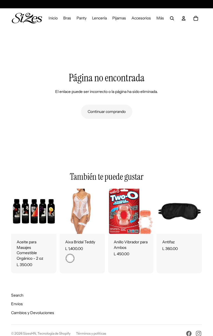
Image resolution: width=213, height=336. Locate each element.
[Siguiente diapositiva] (52, 211)
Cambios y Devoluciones (32, 312)
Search (17, 295)
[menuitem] (160, 18)
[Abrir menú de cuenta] (184, 18)
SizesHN (29, 333)
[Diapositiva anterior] (15, 211)
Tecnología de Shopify (53, 333)
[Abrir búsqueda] (172, 18)
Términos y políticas (91, 333)
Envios (17, 303)
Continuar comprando (107, 111)
